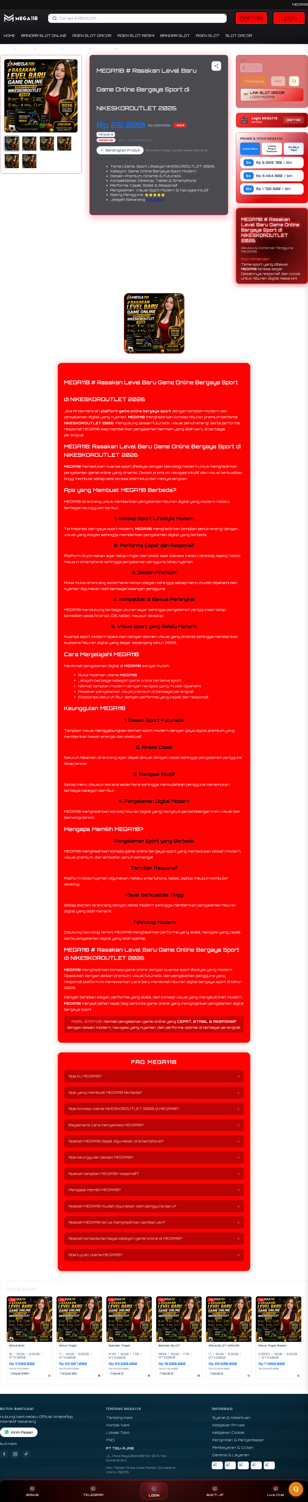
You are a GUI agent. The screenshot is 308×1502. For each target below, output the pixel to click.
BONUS (32, 1495)
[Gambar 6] (29, 161)
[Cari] (54, 18)
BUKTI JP (214, 1495)
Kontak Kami (117, 1425)
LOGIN (289, 18)
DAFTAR (251, 18)
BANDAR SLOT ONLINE (43, 35)
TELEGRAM (93, 1495)
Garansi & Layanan (230, 1455)
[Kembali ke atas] (297, 1477)
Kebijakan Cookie (228, 1432)
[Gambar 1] (11, 143)
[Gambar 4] (64, 143)
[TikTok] (26, 1454)
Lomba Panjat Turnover (271, 149)
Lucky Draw (250, 148)
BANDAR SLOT (175, 35)
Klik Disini (155, 199)
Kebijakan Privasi (228, 1425)
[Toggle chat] (296, 1489)
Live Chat (275, 1495)
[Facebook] (4, 1454)
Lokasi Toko (117, 1432)
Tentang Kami (119, 1418)
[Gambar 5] (11, 161)
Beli (278, 81)
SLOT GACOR (238, 35)
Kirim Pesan (22, 1432)
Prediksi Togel (294, 148)
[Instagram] (15, 1454)
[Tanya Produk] (294, 81)
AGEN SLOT (207, 35)
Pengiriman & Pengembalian (238, 1440)
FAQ (110, 1440)
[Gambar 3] (47, 143)
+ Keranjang (254, 81)
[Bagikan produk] (216, 66)
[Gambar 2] (29, 143)
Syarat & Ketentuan (231, 1418)
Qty (243, 60)
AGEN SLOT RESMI (135, 35)
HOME (9, 35)
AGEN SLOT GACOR (91, 35)
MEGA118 (300, 5)
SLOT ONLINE (76, 48)
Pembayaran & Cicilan (232, 1447)
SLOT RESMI (103, 48)
